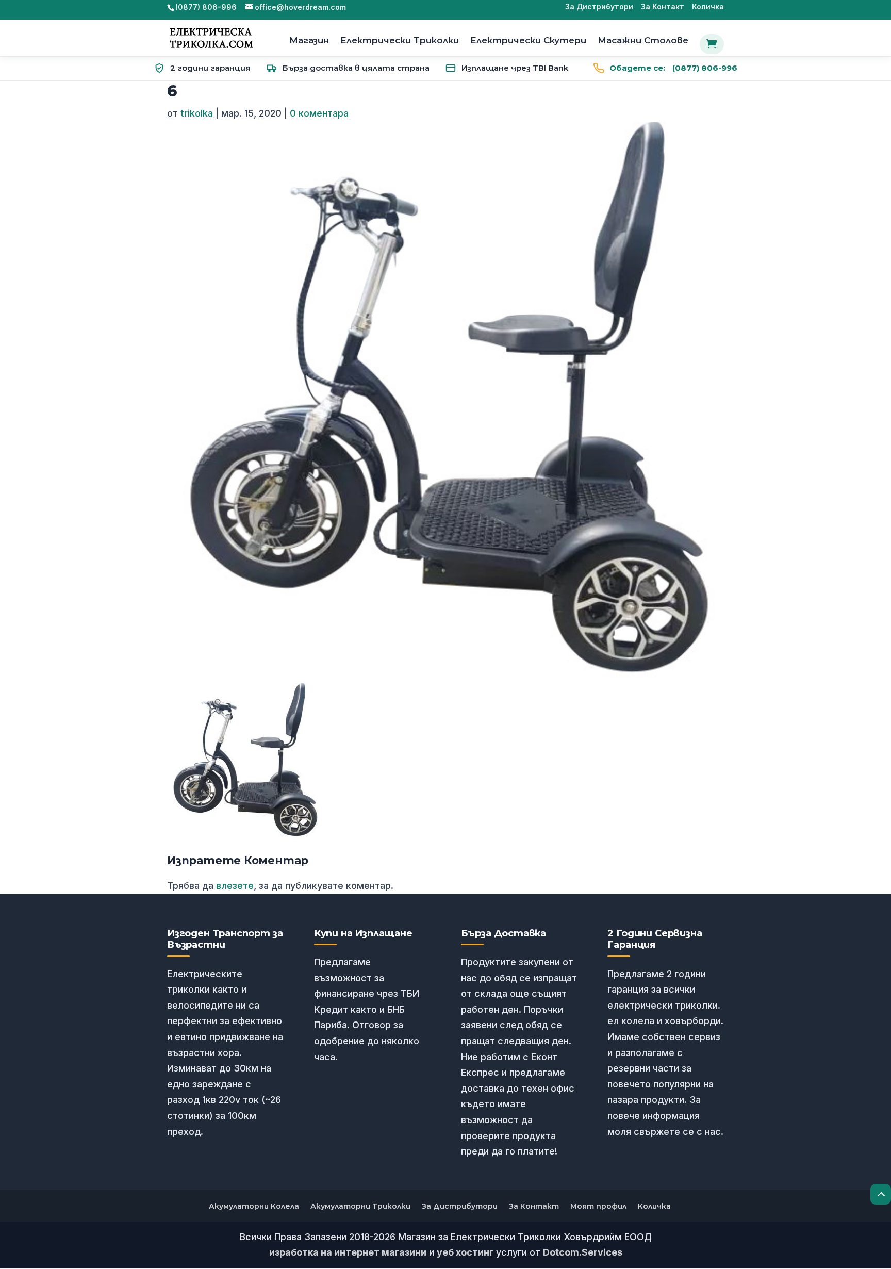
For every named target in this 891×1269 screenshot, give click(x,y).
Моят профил (598, 1206)
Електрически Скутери (528, 41)
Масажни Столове (643, 41)
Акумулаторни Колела (254, 1206)
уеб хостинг (465, 1252)
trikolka (196, 113)
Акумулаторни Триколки (360, 1206)
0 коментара (319, 113)
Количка (708, 7)
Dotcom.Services (582, 1252)
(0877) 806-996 (673, 68)
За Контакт (662, 7)
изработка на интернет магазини (347, 1252)
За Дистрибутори (599, 7)
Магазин (309, 41)
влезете (235, 885)
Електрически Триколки (399, 41)
